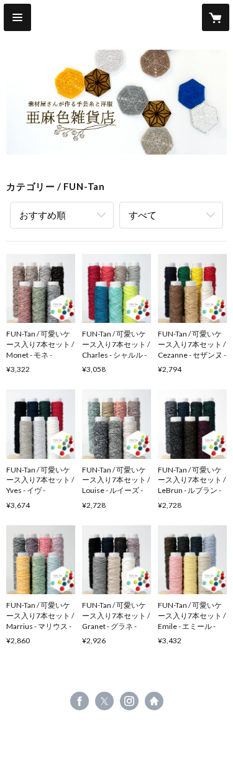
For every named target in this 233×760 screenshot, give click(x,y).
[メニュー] (17, 17)
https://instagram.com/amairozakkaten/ (129, 701)
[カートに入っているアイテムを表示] (215, 17)
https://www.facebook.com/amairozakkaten (79, 701)
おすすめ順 (42, 214)
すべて (143, 214)
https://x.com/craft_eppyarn (104, 701)
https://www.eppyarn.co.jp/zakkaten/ (154, 701)
